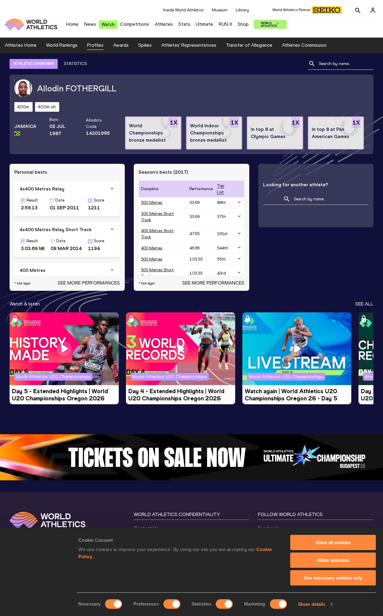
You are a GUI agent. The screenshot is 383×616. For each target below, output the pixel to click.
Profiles (95, 45)
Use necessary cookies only (333, 577)
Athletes (164, 24)
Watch (108, 24)
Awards (121, 45)
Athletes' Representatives (188, 45)
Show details (311, 604)
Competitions (134, 24)
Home (72, 24)
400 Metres (151, 248)
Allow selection (333, 560)
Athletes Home (21, 45)
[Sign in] (372, 10)
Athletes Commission (304, 45)
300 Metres (151, 202)
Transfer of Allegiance (249, 45)
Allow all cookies (333, 542)
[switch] (171, 604)
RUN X (225, 24)
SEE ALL (364, 304)
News (90, 24)
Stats (184, 24)
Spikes (145, 45)
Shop (243, 24)
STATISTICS (75, 63)
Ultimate (204, 24)
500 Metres (151, 259)
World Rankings (61, 45)
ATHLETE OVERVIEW (33, 63)
